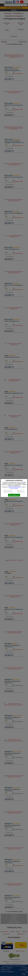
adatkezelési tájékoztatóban (15, 487)
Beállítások (21, 491)
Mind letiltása (7, 491)
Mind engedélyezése (14, 495)
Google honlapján (14, 488)
